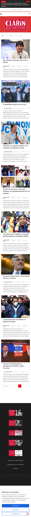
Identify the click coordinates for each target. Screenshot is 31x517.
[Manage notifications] (27, 514)
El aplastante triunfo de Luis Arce (14, 103)
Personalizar (15, 509)
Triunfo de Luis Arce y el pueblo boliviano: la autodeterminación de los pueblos (16, 190)
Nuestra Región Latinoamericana (10, 40)
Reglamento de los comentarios (15, 463)
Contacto (15, 467)
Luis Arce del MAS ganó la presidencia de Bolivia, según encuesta (13, 364)
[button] (27, 1)
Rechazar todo (15, 513)
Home (2, 34)
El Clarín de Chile (6, 65)
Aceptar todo (15, 505)
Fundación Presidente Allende (15, 459)
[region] (15, 503)
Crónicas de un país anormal (9, 81)
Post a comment (25, 65)
